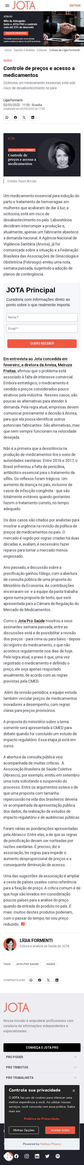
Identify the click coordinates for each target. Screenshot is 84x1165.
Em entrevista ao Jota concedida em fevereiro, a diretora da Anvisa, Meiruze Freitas (37, 365)
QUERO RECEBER (42, 343)
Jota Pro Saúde (31, 621)
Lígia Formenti (13, 100)
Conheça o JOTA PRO (42, 1047)
